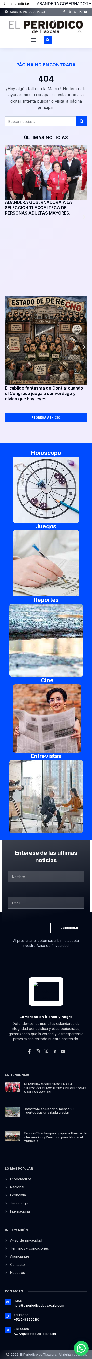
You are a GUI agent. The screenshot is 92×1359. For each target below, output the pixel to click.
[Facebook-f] (64, 11)
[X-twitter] (74, 11)
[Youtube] (85, 11)
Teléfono (21, 1315)
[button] (33, 39)
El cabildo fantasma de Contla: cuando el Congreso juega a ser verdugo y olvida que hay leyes (44, 393)
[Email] (8, 1302)
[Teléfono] (8, 1316)
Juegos (46, 526)
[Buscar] (81, 121)
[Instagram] (69, 11)
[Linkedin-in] (80, 11)
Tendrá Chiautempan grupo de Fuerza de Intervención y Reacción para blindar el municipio (55, 1137)
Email (18, 1301)
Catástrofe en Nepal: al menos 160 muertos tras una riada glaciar (50, 1111)
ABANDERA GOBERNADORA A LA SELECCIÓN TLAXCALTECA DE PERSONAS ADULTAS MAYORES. (38, 208)
